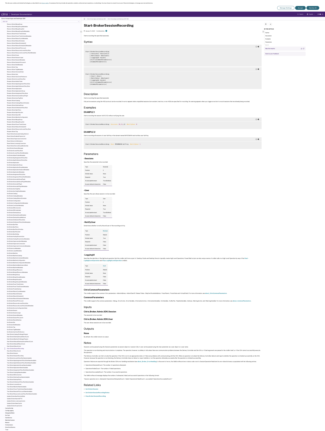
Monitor (7, 422)
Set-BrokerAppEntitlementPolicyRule (17, 160)
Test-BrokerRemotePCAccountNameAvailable (19, 391)
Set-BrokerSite (11, 322)
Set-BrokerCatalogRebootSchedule (16, 198)
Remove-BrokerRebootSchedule (16, 41)
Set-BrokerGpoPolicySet (13, 231)
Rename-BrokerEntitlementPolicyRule (17, 107)
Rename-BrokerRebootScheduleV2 (16, 126)
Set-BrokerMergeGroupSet (14, 279)
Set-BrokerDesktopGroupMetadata (16, 215)
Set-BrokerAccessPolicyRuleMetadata (17, 153)
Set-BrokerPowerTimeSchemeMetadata (18, 286)
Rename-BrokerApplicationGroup (16, 91)
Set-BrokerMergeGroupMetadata (16, 277)
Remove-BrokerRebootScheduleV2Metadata (19, 45)
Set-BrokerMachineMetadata (15, 267)
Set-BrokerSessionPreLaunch (15, 317)
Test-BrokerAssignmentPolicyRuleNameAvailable (20, 370)
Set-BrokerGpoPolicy (12, 227)
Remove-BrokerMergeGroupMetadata (17, 26)
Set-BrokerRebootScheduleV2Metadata (18, 298)
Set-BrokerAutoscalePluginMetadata (17, 186)
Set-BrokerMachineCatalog (14, 255)
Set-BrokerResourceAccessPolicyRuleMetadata (20, 305)
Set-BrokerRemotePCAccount (15, 301)
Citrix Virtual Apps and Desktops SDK (96, 19)
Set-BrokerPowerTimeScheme (15, 284)
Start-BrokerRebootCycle (14, 346)
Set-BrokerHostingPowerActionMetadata (18, 239)
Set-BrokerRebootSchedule (14, 293)
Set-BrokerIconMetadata (14, 248)
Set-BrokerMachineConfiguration (16, 260)
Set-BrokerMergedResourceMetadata (17, 272)
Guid (104, 266)
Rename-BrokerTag (12, 131)
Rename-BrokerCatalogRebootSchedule (18, 103)
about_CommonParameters (242, 301)
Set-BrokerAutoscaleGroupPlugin (16, 179)
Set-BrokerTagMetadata (13, 329)
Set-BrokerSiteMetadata (13, 324)
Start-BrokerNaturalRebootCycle (16, 344)
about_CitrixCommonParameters (216, 293)
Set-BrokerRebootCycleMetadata (16, 291)
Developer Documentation (21, 14)
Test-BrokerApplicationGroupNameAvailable (19, 365)
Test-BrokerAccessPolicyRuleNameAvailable (19, 358)
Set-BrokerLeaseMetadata (14, 250)
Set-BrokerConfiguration (13, 200)
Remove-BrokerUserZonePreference (17, 76)
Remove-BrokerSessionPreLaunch (16, 62)
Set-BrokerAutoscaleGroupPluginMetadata (19, 181)
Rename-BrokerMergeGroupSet (15, 122)
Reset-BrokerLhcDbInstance (15, 141)
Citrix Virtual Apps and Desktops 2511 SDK (118, 19)
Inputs (267, 45)
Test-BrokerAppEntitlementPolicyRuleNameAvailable (21, 363)
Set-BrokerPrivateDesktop (14, 289)
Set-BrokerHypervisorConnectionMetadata (18, 246)
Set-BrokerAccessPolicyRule (15, 150)
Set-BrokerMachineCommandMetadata (17, 258)
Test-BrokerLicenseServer (14, 384)
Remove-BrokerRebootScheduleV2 (16, 43)
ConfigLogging (9, 410)
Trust (6, 429)
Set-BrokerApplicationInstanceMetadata (18, 169)
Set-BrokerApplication (13, 162)
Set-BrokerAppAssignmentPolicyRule (17, 157)
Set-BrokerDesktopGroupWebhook (16, 217)
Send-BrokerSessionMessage (15, 148)
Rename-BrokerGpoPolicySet (15, 112)
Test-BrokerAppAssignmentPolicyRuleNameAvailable (21, 360)
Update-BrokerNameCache (14, 403)
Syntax (267, 32)
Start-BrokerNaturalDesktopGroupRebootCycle (20, 341)
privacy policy (45, 3)
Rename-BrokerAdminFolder (15, 81)
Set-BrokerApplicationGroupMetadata (17, 167)
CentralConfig (9, 408)
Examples (268, 39)
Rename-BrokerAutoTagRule (15, 98)
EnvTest (7, 415)
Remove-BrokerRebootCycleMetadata (17, 38)
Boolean (105, 231)
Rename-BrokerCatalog (13, 100)
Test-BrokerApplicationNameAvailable (17, 367)
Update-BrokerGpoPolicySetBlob (16, 396)
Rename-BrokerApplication (14, 88)
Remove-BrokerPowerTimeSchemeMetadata (19, 36)
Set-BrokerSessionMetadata (14, 315)
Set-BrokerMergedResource (14, 270)
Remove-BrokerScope (13, 55)
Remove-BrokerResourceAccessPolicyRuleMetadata (21, 52)
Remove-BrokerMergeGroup (14, 24)
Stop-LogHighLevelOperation (112, 260)
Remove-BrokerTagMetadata (15, 69)
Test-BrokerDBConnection (14, 374)
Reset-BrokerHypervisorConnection (16, 138)
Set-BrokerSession (12, 310)
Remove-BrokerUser (12, 74)
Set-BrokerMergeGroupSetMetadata (17, 282)
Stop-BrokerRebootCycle (14, 351)
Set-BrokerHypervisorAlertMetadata (17, 241)
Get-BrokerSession (91, 389)
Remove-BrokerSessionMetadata (16, 60)
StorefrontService (10, 427)
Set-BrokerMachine (12, 253)
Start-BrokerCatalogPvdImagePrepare (17, 334)
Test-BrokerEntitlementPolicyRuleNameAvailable (20, 382)
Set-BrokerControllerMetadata (15, 205)
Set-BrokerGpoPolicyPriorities (15, 229)
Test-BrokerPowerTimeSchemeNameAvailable (19, 389)
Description (268, 35)
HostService (8, 417)
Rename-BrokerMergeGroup (14, 119)
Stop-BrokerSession (12, 353)
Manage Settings (286, 8)
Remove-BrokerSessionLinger (15, 57)
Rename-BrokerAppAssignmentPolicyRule (18, 83)
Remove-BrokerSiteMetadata (15, 64)
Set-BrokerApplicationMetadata (15, 172)
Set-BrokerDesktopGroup (14, 212)
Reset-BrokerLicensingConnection (16, 143)
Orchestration (9, 425)
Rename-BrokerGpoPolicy (14, 110)
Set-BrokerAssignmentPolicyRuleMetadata (18, 177)
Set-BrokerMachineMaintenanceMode (17, 265)
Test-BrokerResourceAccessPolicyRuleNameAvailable (22, 394)
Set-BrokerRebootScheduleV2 (15, 296)
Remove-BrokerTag (12, 67)
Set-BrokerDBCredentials (14, 210)
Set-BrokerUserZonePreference (15, 332)
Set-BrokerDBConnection (14, 208)
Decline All (313, 8)
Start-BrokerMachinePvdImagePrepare (17, 339)
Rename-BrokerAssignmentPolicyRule (17, 93)
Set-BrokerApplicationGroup (14, 165)
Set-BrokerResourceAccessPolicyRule (17, 303)
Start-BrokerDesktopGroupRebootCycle (18, 336)
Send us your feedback (272, 53)
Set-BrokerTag (11, 327)
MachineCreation (10, 420)
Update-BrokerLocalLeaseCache (16, 401)
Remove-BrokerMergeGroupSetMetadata (18, 31)
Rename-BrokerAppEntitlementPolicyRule (18, 86)
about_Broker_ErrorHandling (147, 361)
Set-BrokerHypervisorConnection (16, 243)
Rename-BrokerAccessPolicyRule (16, 79)
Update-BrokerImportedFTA (14, 398)
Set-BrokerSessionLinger (14, 313)
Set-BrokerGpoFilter (12, 224)
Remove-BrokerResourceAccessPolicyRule (19, 50)
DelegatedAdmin (9, 413)
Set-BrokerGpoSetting (13, 234)
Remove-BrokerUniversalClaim (15, 72)
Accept (300, 8)
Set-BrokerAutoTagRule (13, 189)
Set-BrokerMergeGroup (13, 274)
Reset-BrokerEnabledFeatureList (16, 136)
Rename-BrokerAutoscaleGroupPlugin (17, 95)
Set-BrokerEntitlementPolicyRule (16, 219)
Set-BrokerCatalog (12, 193)
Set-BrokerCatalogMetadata (15, 196)
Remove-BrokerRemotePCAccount (16, 48)
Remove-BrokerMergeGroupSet (15, 29)
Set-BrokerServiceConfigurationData (17, 308)
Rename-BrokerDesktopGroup (15, 105)
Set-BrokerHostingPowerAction (15, 236)
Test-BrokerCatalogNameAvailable (16, 372)
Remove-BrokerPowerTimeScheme (16, 33)
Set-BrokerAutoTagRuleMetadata (16, 191)
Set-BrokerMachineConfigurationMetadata (18, 262)
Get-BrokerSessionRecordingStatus (97, 392)
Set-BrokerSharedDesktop (14, 320)
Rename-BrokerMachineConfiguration (17, 117)
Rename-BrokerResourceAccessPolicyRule (19, 129)
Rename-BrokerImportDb (14, 115)
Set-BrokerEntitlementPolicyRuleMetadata (18, 222)
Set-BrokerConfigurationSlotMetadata (17, 203)
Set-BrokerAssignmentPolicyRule (16, 174)
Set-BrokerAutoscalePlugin (14, 184)
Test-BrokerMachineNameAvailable (16, 386)
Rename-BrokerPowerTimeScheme (16, 124)
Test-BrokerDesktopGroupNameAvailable (18, 377)
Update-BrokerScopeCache (14, 405)
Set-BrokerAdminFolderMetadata (16, 155)
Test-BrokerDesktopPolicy (14, 379)
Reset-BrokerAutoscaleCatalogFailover (18, 134)
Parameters (268, 42)
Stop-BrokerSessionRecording (15, 355)
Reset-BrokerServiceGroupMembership (17, 146)
